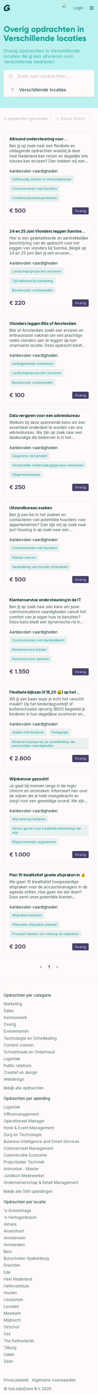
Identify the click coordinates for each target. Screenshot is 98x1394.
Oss (7, 1334)
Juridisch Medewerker (24, 1175)
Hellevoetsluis (16, 1286)
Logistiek (12, 1059)
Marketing (13, 1004)
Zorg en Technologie (23, 1134)
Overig (10, 1024)
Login (78, 8)
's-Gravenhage (17, 1210)
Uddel (9, 1354)
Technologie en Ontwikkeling (30, 1038)
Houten (10, 1293)
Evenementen (16, 1031)
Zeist (8, 1361)
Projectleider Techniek (24, 1162)
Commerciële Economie (25, 1155)
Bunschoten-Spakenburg (26, 1258)
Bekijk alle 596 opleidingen (28, 1191)
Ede (7, 1272)
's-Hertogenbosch (20, 1217)
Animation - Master (21, 1169)
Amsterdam (14, 1244)
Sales (9, 1010)
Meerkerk (12, 1313)
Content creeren (19, 1045)
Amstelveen (15, 1238)
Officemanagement (21, 1114)
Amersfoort (14, 1231)
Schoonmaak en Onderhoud (29, 1052)
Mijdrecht (12, 1320)
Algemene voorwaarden (54, 1380)
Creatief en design (20, 1072)
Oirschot (11, 1327)
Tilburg (10, 1347)
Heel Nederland (18, 1279)
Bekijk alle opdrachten (24, 1088)
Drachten (12, 1265)
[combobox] (49, 90)
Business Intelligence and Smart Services (41, 1141)
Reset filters (73, 118)
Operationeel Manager (24, 1121)
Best (8, 1251)
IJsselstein (13, 1299)
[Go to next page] (57, 967)
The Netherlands (19, 1341)
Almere (10, 1224)
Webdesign (14, 1079)
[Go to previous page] (40, 967)
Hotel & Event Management (29, 1128)
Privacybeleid (16, 1380)
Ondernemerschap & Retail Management (41, 1182)
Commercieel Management (28, 1148)
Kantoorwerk (15, 1017)
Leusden (11, 1306)
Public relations (17, 1065)
